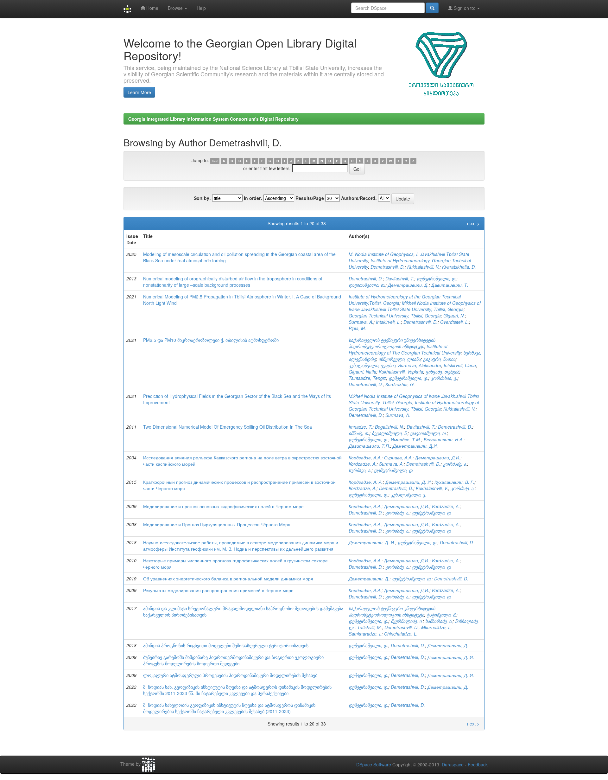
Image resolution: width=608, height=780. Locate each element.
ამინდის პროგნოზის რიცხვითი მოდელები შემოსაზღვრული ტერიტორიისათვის (225, 645)
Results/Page (309, 198)
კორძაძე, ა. (455, 464)
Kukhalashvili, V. (423, 267)
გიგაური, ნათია (439, 359)
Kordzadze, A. (363, 464)
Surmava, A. (361, 322)
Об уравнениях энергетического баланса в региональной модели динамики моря (228, 578)
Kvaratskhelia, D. (459, 267)
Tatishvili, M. (369, 627)
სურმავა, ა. (360, 470)
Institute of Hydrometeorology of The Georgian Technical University (405, 349)
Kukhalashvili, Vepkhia (401, 371)
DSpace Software (373, 764)
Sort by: (202, 198)
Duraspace (453, 764)
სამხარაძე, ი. (439, 621)
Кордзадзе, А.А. (365, 457)
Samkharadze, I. (365, 633)
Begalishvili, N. (389, 427)
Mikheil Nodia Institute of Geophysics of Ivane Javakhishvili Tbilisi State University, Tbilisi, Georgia (415, 306)
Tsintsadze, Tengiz (367, 378)
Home (151, 8)
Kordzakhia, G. (400, 384)
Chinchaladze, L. (401, 633)
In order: (253, 198)
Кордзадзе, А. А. (366, 482)
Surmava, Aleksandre (419, 365)
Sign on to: (465, 8)
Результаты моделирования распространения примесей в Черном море (218, 590)
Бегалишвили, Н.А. (444, 439)
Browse (176, 8)
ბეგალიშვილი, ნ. (390, 433)
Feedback (478, 764)
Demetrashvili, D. (387, 267)
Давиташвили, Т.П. (369, 446)
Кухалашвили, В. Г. (454, 482)
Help (201, 8)
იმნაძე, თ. (359, 433)
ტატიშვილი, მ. (441, 614)
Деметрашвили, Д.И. (415, 446)
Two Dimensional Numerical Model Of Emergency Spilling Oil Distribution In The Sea (227, 427)
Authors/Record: (359, 198)
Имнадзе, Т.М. (406, 439)
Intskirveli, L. (388, 322)
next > (473, 223)
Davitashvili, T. (399, 278)
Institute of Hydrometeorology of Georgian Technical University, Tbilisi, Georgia (414, 405)
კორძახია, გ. (444, 378)
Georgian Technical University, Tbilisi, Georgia (395, 315)
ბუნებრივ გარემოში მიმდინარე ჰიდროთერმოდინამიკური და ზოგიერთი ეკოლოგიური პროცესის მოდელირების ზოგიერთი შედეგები (233, 660)
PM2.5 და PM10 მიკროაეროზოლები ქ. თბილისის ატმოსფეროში (211, 340)
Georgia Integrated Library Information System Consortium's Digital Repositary (213, 119)
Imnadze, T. (360, 427)
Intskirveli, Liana (460, 365)
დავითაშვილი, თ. (367, 285)
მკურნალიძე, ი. (407, 621)
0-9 (215, 160)
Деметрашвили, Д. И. (408, 482)
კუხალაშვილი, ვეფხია (372, 365)
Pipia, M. (357, 328)
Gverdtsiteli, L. (454, 322)
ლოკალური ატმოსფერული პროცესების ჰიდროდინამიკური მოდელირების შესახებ (230, 675)
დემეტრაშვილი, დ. (436, 278)
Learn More (139, 92)
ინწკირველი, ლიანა (399, 359)
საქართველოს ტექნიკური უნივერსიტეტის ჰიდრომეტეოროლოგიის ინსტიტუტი (392, 343)
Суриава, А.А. (398, 457)
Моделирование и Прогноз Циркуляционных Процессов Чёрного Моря (216, 524)
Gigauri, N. (454, 315)
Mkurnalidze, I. (436, 627)
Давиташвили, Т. (449, 285)
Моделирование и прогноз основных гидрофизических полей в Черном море (223, 506)
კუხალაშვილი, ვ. (408, 494)
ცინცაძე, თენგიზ (442, 371)
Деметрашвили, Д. (408, 285)
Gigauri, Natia (362, 371)
